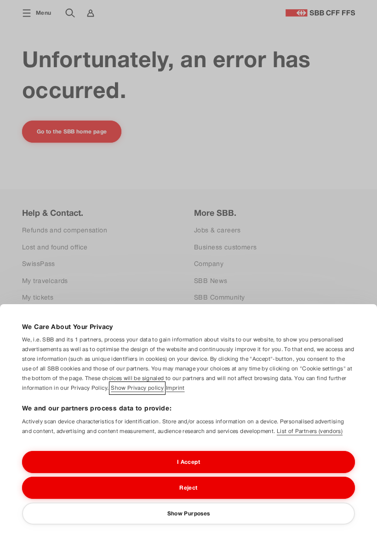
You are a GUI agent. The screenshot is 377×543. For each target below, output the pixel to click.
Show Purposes (188, 513)
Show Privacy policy (137, 388)
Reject (188, 488)
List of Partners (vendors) (310, 431)
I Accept (188, 462)
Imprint (175, 388)
